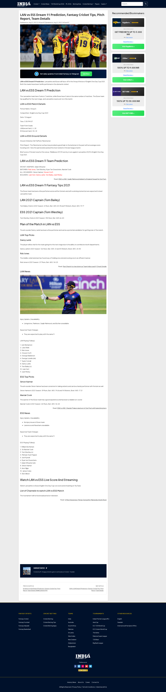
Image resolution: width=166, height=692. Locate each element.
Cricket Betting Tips (49, 622)
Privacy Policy (76, 687)
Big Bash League (98, 643)
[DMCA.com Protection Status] (83, 670)
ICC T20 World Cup (99, 626)
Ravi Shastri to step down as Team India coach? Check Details (85, 266)
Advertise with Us (101, 687)
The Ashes (96, 632)
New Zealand (72, 639)
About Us (81, 682)
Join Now (86, 74)
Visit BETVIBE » (128, 113)
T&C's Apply (129, 37)
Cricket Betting (48, 619)
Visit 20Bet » (128, 80)
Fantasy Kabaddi (24, 626)
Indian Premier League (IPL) (101, 619)
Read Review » (128, 41)
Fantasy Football (24, 622)
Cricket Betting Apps (49, 626)
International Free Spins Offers (127, 626)
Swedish (120, 622)
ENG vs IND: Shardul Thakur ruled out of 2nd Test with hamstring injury (82, 408)
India (69, 619)
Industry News (71, 682)
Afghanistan (72, 643)
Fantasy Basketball (25, 629)
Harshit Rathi (39, 568)
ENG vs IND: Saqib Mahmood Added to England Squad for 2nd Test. (83, 179)
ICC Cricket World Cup (100, 629)
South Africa (72, 626)
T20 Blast (96, 639)
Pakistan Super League (100, 636)
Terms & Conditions (88, 687)
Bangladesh (72, 646)
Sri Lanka (71, 632)
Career (87, 682)
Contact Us (95, 682)
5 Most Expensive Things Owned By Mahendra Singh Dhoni (86, 500)
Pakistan (70, 629)
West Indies (71, 636)
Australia (71, 622)
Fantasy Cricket (24, 619)
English (119, 619)
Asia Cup (95, 622)
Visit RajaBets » (128, 46)
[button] (75, 666)
